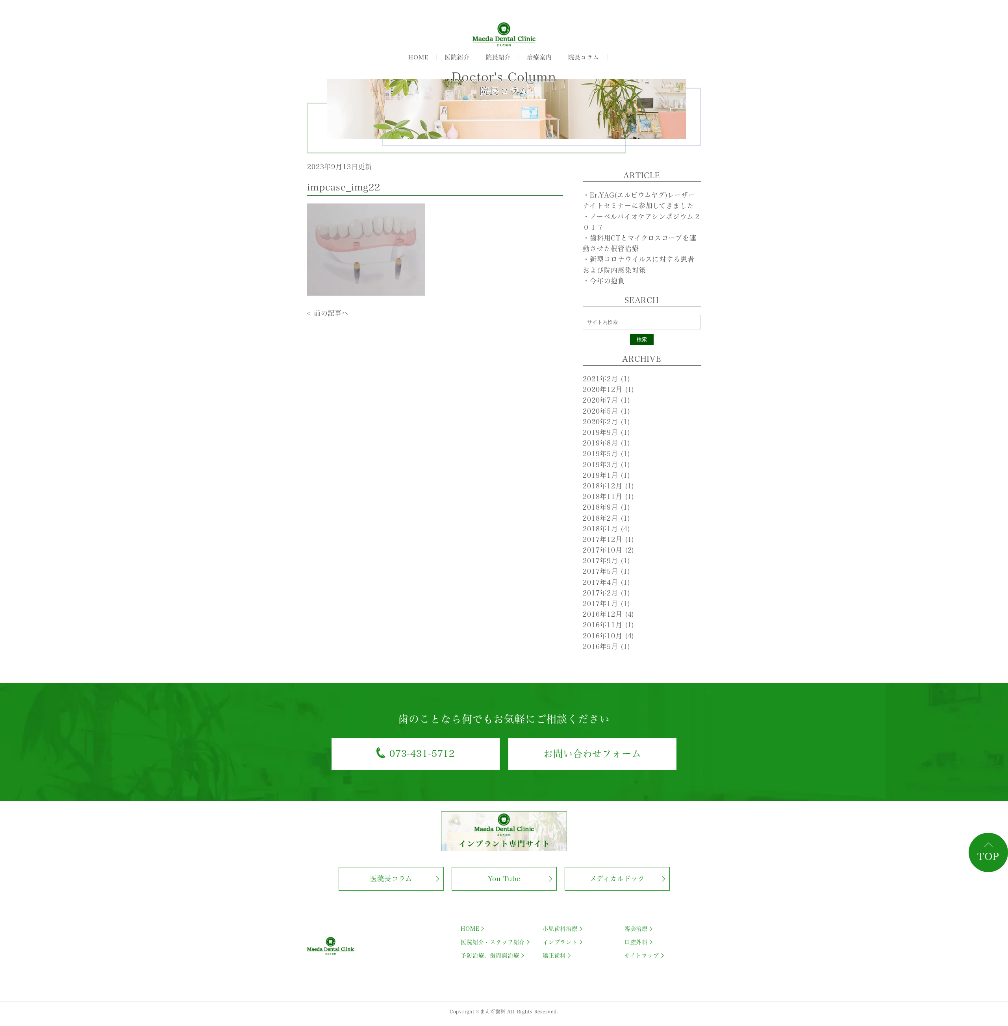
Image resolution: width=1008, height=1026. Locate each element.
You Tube (504, 878)
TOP (988, 856)
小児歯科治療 (560, 929)
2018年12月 (608, 485)
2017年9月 (606, 560)
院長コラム (583, 57)
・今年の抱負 (604, 280)
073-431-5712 (422, 753)
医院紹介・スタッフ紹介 (493, 942)
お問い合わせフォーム (592, 753)
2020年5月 (606, 411)
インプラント (560, 942)
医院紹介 (457, 57)
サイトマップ (641, 955)
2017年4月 (606, 582)
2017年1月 (606, 603)
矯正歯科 (554, 955)
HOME (418, 57)
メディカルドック (617, 878)
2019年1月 (606, 475)
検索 (642, 339)
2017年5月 (606, 571)
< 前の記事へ (328, 313)
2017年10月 (608, 550)
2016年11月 (608, 624)
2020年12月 (608, 389)
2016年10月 (608, 635)
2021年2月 (606, 378)
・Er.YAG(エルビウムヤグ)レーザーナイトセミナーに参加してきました (639, 200)
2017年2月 (606, 593)
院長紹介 (498, 57)
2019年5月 (606, 453)
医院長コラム (391, 878)
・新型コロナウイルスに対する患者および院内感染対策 (639, 264)
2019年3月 (606, 464)
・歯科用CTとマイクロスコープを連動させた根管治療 (639, 243)
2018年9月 (606, 507)
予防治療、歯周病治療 (490, 955)
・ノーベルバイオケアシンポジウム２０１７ (641, 222)
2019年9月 (606, 432)
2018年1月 (606, 528)
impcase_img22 (343, 187)
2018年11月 (608, 496)
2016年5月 (606, 646)
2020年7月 (606, 400)
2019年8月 (606, 443)
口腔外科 (636, 942)
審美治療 (636, 929)
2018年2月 (606, 518)
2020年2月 (606, 421)
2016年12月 (608, 614)
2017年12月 (608, 539)
